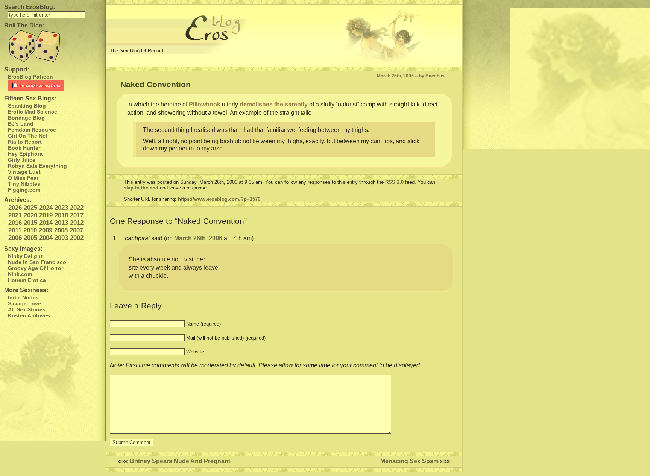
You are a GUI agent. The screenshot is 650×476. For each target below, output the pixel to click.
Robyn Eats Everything (37, 166)
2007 (76, 230)
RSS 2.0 (394, 182)
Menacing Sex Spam (409, 461)
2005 (30, 237)
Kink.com (20, 274)
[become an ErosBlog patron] (55, 85)
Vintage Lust (24, 172)
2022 (77, 207)
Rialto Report (25, 142)
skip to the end (141, 188)
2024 (46, 207)
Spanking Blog (27, 106)
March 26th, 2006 (198, 238)
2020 (30, 215)
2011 (14, 230)
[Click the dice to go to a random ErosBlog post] (52, 46)
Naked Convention (155, 84)
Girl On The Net (27, 136)
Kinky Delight (25, 256)
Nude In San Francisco (37, 262)
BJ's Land (20, 124)
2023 (61, 207)
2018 (61, 215)
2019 (46, 215)
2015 (30, 222)
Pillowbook (204, 104)
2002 (77, 237)
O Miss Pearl (24, 178)
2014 (46, 222)
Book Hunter (24, 148)
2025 (30, 207)
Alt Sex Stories (27, 309)
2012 (77, 222)
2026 (15, 207)
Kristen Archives (29, 315)
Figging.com (24, 190)
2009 (45, 230)
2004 (46, 237)
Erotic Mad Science (32, 112)
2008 (61, 230)
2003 (61, 237)
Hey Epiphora (25, 154)
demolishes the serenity (274, 104)
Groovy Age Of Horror (35, 268)
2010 (30, 230)
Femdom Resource (32, 130)
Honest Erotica (27, 280)
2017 (77, 215)
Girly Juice (21, 160)
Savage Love (24, 303)
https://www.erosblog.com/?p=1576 (219, 199)
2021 (15, 215)
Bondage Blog (26, 118)
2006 (15, 237)
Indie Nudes (23, 297)
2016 (15, 222)
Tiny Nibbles (24, 184)
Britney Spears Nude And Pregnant (180, 461)
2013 (61, 222)
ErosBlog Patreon (30, 77)
